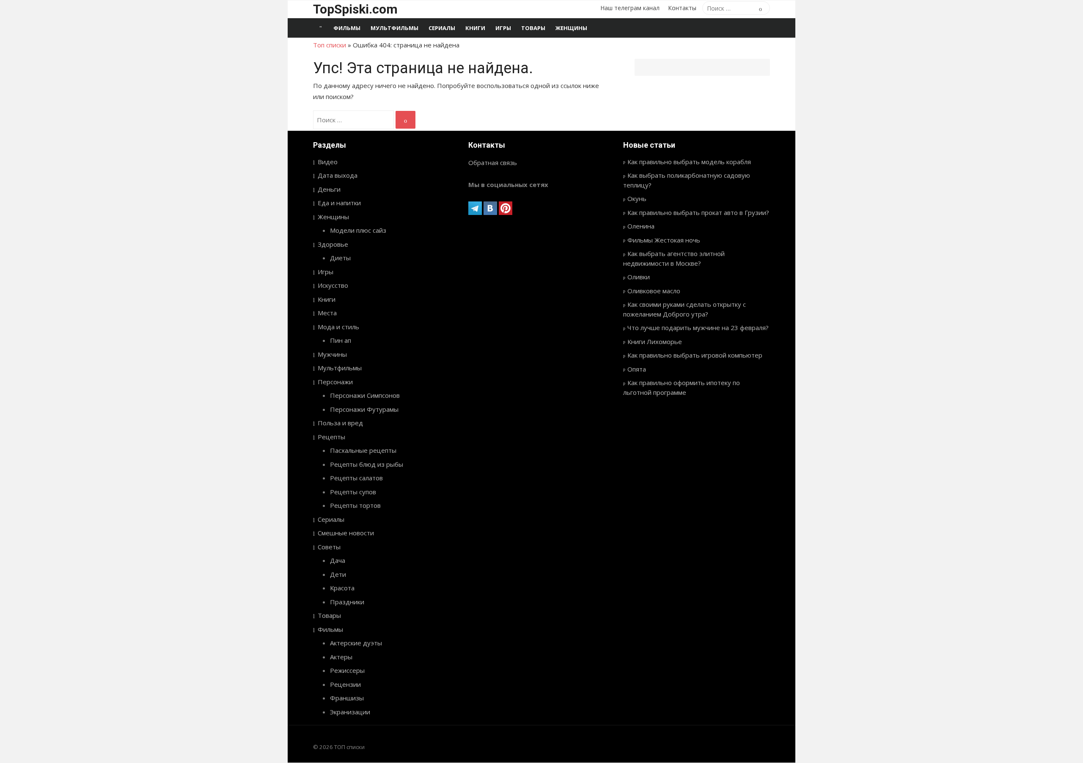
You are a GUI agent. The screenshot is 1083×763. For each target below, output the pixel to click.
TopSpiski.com (355, 9)
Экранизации (350, 712)
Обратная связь (492, 162)
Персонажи (335, 381)
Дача (337, 560)
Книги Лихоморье (654, 341)
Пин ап (340, 340)
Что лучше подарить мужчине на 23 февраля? (698, 327)
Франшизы (347, 698)
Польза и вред (340, 423)
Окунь (636, 198)
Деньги (329, 189)
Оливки (638, 277)
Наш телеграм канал (630, 8)
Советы (329, 547)
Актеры (341, 657)
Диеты (340, 257)
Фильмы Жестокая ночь (663, 240)
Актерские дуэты (356, 643)
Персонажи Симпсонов (365, 395)
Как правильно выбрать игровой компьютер (694, 355)
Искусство (333, 285)
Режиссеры (347, 670)
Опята (636, 369)
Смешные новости (346, 533)
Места (327, 313)
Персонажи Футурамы (364, 409)
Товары (533, 28)
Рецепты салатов (356, 478)
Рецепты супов (353, 492)
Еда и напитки (339, 202)
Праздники (347, 602)
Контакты (682, 8)
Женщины (571, 28)
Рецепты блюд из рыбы (366, 464)
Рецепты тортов (355, 505)
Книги (475, 28)
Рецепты (331, 436)
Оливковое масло (653, 290)
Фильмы (346, 28)
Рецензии (345, 684)
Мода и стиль (338, 326)
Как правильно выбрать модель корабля (689, 161)
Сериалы (442, 28)
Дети (338, 574)
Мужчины (332, 354)
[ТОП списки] (320, 28)
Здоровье (333, 244)
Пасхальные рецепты (363, 450)
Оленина (640, 226)
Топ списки (329, 45)
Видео (328, 161)
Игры (503, 28)
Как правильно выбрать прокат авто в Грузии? (698, 212)
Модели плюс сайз (358, 230)
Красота (342, 588)
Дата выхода (337, 175)
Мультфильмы (394, 28)
